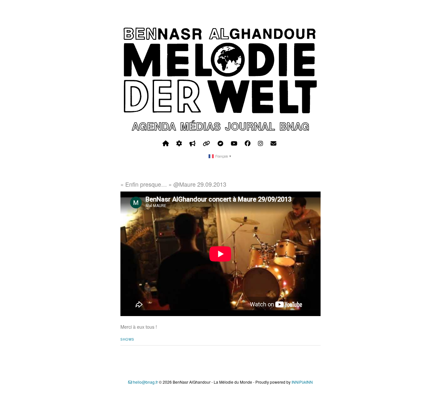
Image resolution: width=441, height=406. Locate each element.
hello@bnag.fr (145, 382)
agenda (154, 126)
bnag (294, 126)
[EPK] (192, 143)
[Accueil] (165, 143)
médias (200, 126)
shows (127, 339)
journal (250, 126)
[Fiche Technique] (179, 143)
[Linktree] (206, 143)
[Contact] (273, 143)
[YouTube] (234, 143)
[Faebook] (247, 143)
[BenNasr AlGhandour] (220, 112)
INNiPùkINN (302, 382)
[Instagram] (260, 143)
